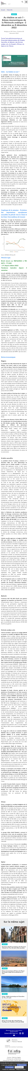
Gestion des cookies (19, 1060)
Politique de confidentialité (14, 1059)
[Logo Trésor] (12, 4)
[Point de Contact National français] (14, 1046)
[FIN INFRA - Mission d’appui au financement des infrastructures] (14, 1052)
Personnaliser (19, 1067)
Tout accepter (22, 1065)
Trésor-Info (9, 10)
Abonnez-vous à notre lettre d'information (14, 1031)
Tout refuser (10, 1067)
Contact (9, 1057)
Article (14, 14)
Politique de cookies (8, 1060)
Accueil (3, 10)
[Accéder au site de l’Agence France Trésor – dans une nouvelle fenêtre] (14, 1040)
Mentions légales (16, 1057)
